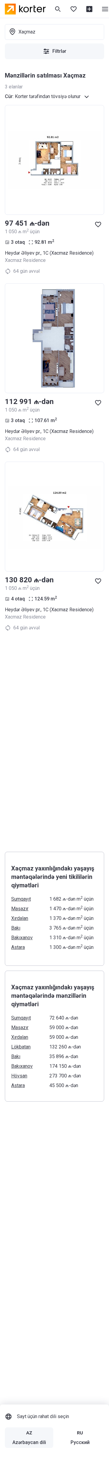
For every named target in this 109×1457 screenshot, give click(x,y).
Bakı (15, 928)
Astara (18, 947)
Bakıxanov (22, 937)
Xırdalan (19, 918)
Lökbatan (21, 1047)
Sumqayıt (21, 899)
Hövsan (19, 1076)
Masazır (19, 908)
